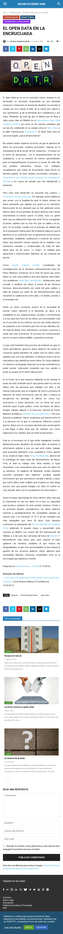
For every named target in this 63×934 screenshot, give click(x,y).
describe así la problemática (36, 414)
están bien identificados (30, 280)
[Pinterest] (19, 49)
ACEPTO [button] (28, 927)
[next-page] (9, 779)
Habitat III (55, 536)
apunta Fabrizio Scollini (25, 265)
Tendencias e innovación (16, 21)
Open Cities (52, 128)
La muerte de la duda (14, 758)
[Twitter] (13, 49)
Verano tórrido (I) (12, 656)
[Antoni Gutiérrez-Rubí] (5, 41)
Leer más (8, 927)
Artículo (14, 595)
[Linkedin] (33, 49)
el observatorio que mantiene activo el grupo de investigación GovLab (31, 177)
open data (45, 595)
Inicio (5, 12)
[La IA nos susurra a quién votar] (31, 690)
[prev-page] (5, 779)
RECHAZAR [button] (41, 927)
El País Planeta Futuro (29, 595)
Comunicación (15, 12)
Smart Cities (27, 17)
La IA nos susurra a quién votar (19, 707)
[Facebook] (6, 49)
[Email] (39, 49)
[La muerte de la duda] (31, 741)
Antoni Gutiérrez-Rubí (20, 41)
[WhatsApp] (26, 49)
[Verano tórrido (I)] (31, 639)
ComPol (8, 652)
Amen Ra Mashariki (39, 456)
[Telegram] (46, 49)
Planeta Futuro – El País (27, 566)
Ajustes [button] (17, 927)
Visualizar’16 (31, 131)
